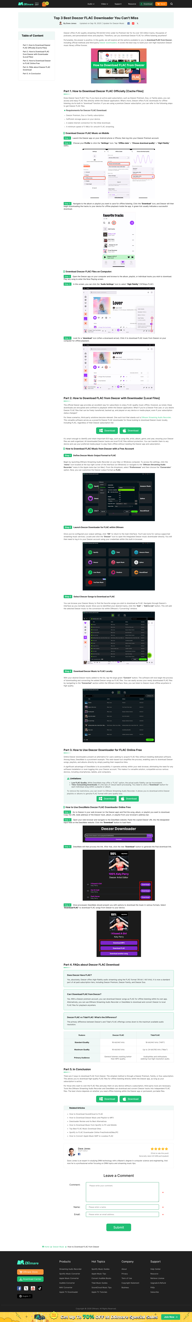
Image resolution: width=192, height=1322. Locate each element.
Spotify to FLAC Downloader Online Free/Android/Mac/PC (93, 1132)
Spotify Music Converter (69, 1274)
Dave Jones (71, 23)
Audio (90, 4)
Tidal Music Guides (99, 1283)
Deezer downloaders (108, 43)
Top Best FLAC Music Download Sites (85, 1129)
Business (125, 1287)
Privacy (125, 1274)
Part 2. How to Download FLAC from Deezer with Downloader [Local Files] (36, 54)
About (124, 1269)
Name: (77, 1207)
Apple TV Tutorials (99, 1292)
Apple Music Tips (99, 1274)
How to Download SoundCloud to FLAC (86, 1114)
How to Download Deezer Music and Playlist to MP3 (91, 1118)
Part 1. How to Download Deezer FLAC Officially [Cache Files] (36, 46)
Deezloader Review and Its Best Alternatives (88, 1121)
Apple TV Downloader (68, 1292)
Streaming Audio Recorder (70, 1269)
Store (162, 4)
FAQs (152, 1287)
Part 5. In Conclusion (32, 73)
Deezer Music (118, 23)
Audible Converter (67, 1283)
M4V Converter (65, 1287)
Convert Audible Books (101, 1278)
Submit (118, 1227)
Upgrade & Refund (158, 1283)
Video (104, 4)
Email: (77, 1214)
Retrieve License (157, 1278)
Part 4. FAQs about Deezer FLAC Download (36, 68)
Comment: (74, 1184)
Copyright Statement (130, 1283)
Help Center (155, 1269)
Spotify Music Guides (100, 1269)
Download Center (32, 1279)
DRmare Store (30, 1272)
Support (118, 4)
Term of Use (127, 1278)
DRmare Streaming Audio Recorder (156, 417)
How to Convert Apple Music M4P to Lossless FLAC (91, 1136)
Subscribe (154, 1292)
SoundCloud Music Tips (101, 1287)
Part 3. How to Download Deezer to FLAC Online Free (37, 62)
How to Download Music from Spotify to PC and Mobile (93, 1125)
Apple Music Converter (69, 1278)
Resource (132, 4)
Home (47, 1247)
